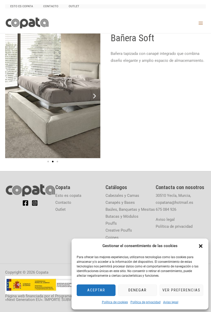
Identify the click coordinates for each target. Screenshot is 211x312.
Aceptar (96, 290)
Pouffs (111, 223)
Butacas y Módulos (122, 216)
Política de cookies (115, 302)
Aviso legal (170, 302)
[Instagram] (35, 203)
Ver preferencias (181, 290)
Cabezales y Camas (122, 195)
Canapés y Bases (120, 202)
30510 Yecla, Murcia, (173, 195)
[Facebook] (25, 203)
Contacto (50, 6)
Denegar (137, 290)
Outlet (74, 6)
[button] (200, 246)
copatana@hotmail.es (174, 202)
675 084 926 (166, 209)
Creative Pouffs (119, 230)
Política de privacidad (145, 302)
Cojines (112, 237)
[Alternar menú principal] (201, 23)
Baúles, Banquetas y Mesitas (130, 209)
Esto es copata (21, 6)
